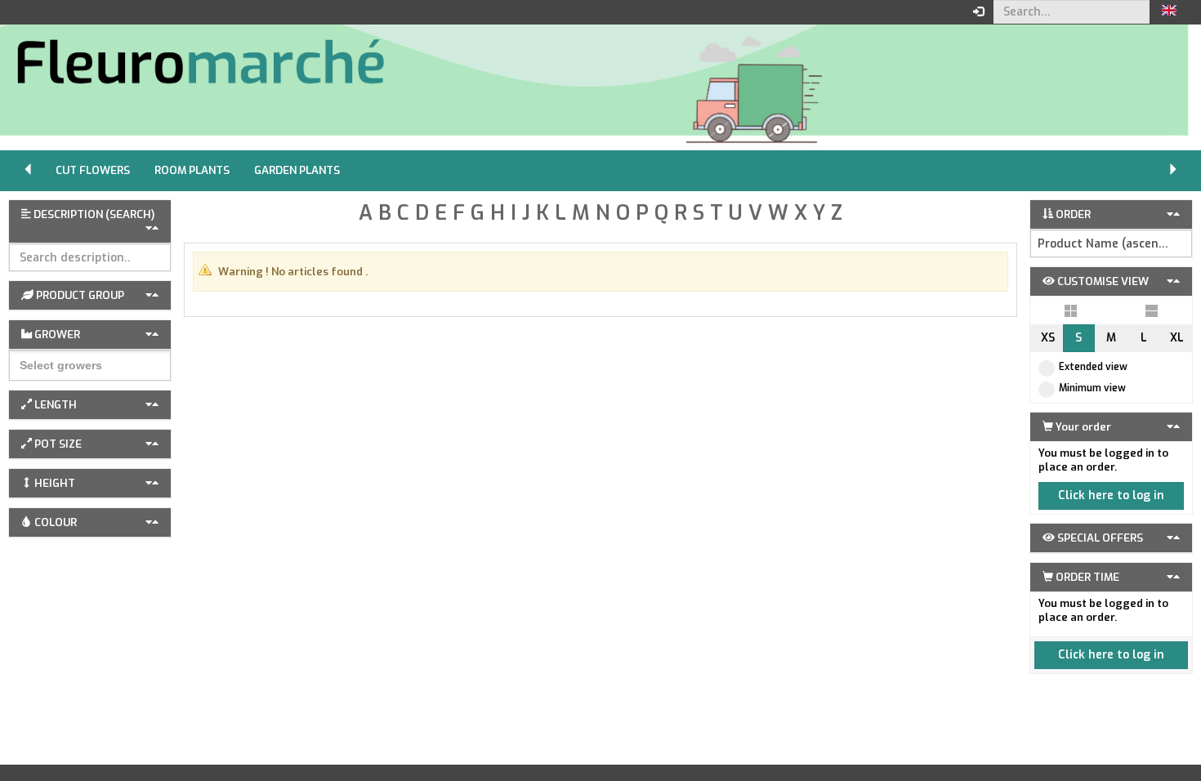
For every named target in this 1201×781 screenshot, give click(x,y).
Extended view (1093, 366)
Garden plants (297, 170)
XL (1177, 338)
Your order (1082, 427)
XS (1048, 338)
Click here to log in (1111, 495)
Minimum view (1092, 388)
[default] (1070, 310)
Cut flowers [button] (93, 170)
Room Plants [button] (192, 170)
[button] (1169, 12)
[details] (1151, 310)
